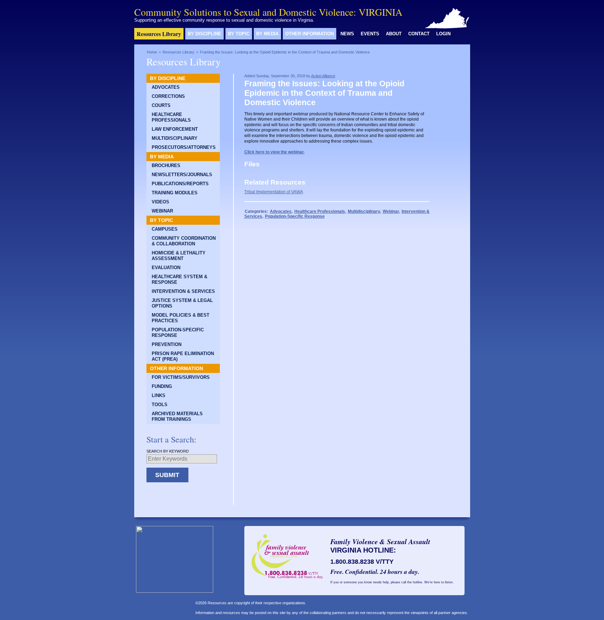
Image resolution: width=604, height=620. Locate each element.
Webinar (162, 211)
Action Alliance (323, 76)
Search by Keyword (167, 451)
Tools (159, 404)
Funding (162, 386)
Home (152, 52)
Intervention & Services (183, 291)
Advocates (166, 87)
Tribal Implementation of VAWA (273, 191)
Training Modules (174, 192)
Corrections (168, 96)
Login (443, 33)
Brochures (166, 165)
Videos (160, 202)
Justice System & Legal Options (182, 303)
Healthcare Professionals (171, 117)
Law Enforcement (175, 129)
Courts (161, 105)
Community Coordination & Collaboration (184, 241)
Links (158, 395)
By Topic (239, 33)
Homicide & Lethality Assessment (179, 256)
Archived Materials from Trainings (177, 416)
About (394, 33)
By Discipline (204, 33)
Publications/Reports (180, 183)
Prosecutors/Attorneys (184, 147)
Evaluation (166, 267)
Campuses (165, 229)
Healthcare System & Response (179, 279)
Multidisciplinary (174, 138)
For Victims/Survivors (181, 377)
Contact (419, 33)
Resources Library (159, 34)
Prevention (166, 344)
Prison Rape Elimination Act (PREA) (183, 356)
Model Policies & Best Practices (180, 318)
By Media (267, 33)
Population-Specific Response (178, 332)
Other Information (309, 33)
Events (370, 33)
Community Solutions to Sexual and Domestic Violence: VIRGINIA (268, 12)
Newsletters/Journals (182, 174)
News (347, 33)
